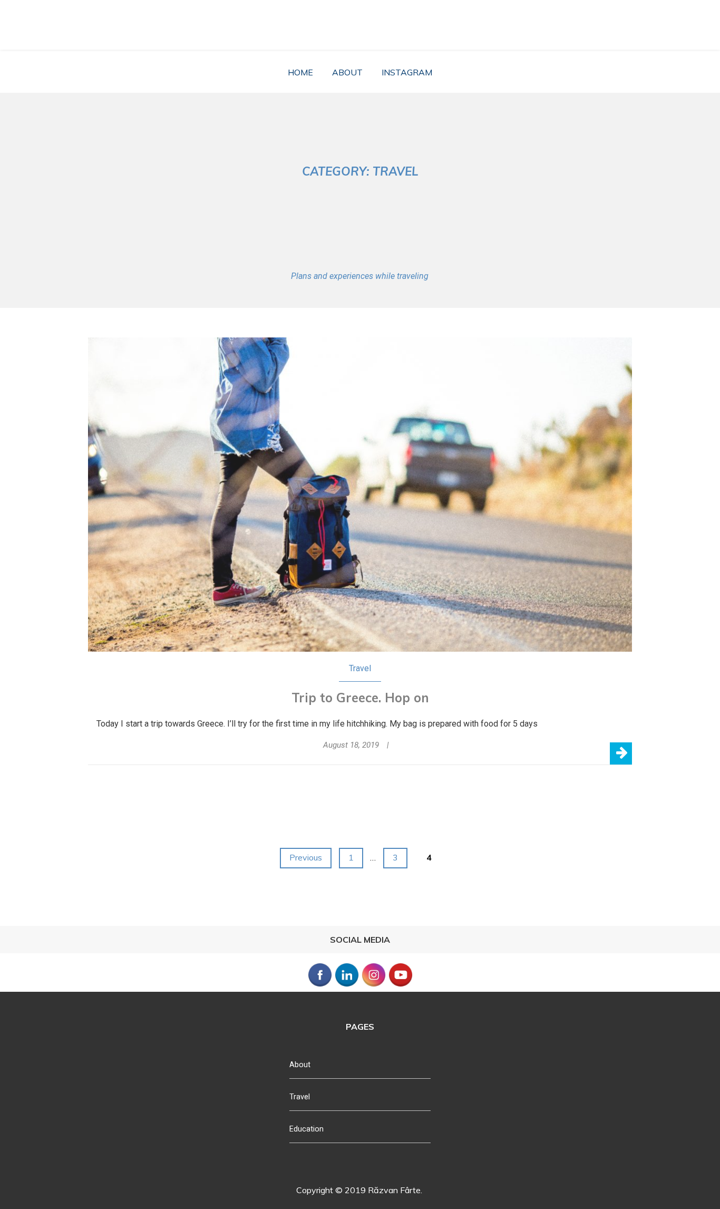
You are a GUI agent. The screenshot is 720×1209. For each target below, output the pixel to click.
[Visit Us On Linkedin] (346, 985)
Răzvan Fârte (363, 19)
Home (300, 72)
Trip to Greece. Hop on (360, 697)
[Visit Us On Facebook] (319, 985)
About (347, 72)
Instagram (407, 72)
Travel (360, 668)
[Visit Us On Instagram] (373, 985)
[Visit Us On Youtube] (400, 985)
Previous (305, 857)
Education (306, 1129)
